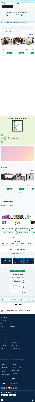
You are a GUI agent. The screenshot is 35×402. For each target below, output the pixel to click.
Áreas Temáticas (14, 345)
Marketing (3, 243)
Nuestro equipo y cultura (4, 339)
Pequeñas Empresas (18, 245)
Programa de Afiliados (15, 362)
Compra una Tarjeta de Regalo (16, 348)
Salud (11, 323)
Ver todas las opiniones (17, 270)
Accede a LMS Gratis (15, 361)
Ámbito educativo (12, 326)
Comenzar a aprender (9, 53)
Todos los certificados (15, 337)
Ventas (32, 245)
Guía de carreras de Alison (4, 362)
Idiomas (2, 323)
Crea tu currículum (3, 361)
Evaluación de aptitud (5, 367)
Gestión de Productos (30, 243)
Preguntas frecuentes (13, 383)
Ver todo (32, 31)
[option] (7, 46)
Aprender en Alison (3, 345)
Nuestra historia (3, 336)
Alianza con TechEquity (15, 373)
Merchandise (13, 378)
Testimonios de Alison (15, 342)
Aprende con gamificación (15, 370)
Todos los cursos (9, 12)
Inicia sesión (32, 3)
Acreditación (13, 336)
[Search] (2, 3)
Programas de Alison (4, 351)
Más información (4, 53)
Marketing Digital (20, 12)
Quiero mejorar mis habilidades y (17, 281)
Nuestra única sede (3, 340)
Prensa (2, 348)
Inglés (2, 326)
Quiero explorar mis (15, 291)
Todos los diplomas (14, 339)
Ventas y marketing (14, 12)
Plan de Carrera (3, 364)
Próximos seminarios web (15, 376)
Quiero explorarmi (16, 286)
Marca (8, 243)
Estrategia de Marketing (4, 245)
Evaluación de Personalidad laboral (4, 372)
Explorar (0, 4)
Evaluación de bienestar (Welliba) (5, 369)
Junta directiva (3, 337)
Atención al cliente (13, 384)
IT (10, 320)
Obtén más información (7, 232)
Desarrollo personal (3, 320)
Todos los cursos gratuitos (15, 340)
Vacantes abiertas (3, 342)
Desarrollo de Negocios (22, 243)
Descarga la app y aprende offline (16, 367)
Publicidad (11, 245)
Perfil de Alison (14, 364)
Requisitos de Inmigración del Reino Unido (18, 375)
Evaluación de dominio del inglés (5, 375)
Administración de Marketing (14, 243)
